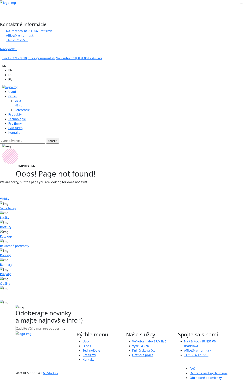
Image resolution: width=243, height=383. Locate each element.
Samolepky (8, 208)
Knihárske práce (143, 350)
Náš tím (19, 105)
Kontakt (14, 133)
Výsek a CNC (141, 346)
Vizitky (4, 199)
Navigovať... (8, 49)
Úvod (12, 92)
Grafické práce (142, 355)
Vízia (17, 101)
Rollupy (5, 255)
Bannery (6, 265)
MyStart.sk (50, 373)
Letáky (4, 218)
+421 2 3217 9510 (14, 58)
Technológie (17, 119)
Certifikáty (15, 128)
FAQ (193, 369)
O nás (12, 96)
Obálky (5, 283)
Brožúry (5, 227)
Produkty (15, 114)
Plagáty (5, 274)
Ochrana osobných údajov (208, 373)
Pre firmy (15, 123)
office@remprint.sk (41, 58)
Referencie (22, 110)
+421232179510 (17, 40)
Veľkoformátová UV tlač (149, 341)
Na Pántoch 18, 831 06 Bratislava (29, 31)
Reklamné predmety (14, 246)
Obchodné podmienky (206, 378)
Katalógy (6, 236)
